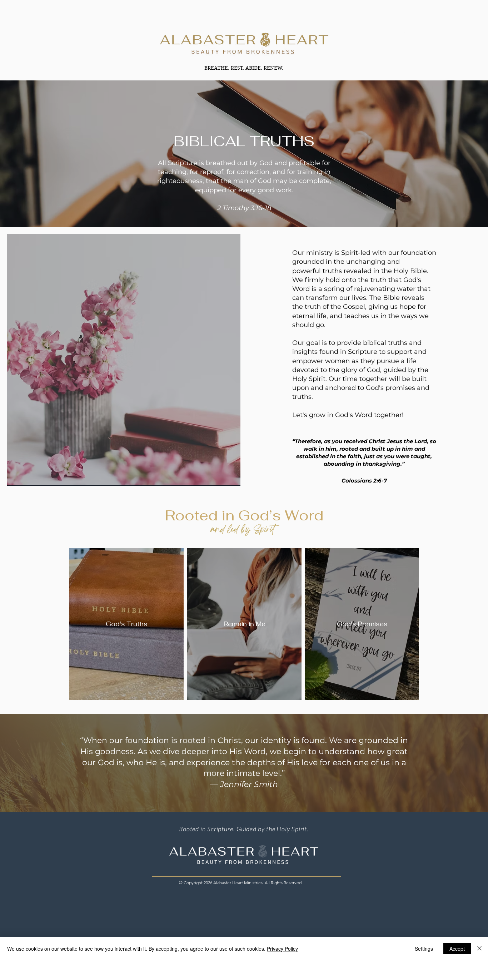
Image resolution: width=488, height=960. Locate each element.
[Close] (479, 948)
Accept (457, 948)
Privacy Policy (282, 948)
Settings (424, 948)
